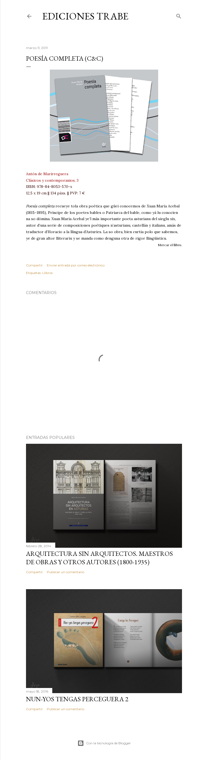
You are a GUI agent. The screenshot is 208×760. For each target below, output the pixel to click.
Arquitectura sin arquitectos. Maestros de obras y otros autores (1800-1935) (99, 557)
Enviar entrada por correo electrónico (76, 265)
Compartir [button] (34, 265)
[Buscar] (179, 15)
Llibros (47, 273)
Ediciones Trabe (85, 16)
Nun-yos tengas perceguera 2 (77, 699)
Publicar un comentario (65, 572)
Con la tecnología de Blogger (108, 743)
